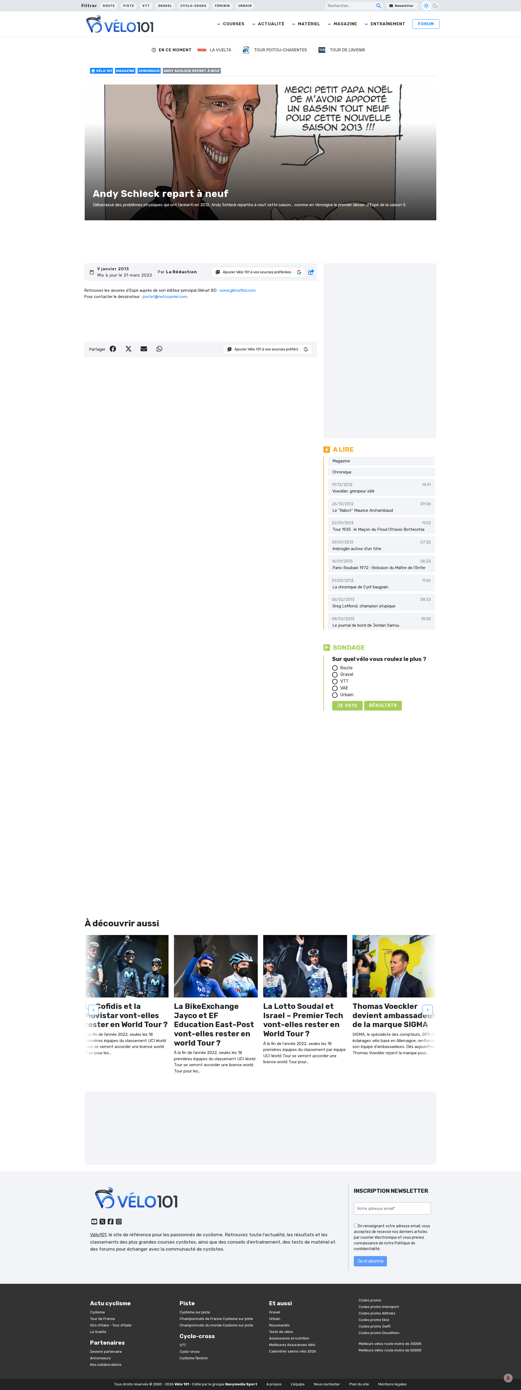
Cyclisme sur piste (195, 1312)
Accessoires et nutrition (289, 1338)
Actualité (271, 23)
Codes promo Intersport (379, 1307)
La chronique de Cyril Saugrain (360, 587)
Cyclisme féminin (194, 1358)
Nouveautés (279, 1325)
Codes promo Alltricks (377, 1313)
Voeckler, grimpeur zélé (353, 491)
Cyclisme (97, 1312)
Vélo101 (98, 1234)
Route (109, 6)
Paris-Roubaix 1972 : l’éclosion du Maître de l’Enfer (378, 567)
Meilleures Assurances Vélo (292, 1345)
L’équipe (298, 1384)
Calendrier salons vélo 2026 (292, 1351)
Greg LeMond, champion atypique (363, 606)
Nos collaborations (106, 1365)
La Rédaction (181, 271)
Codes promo (370, 1300)
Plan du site (359, 1384)
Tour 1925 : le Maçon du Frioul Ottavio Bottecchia (378, 529)
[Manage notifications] (508, 1378)
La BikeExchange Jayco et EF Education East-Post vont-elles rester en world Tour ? (214, 1024)
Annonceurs (100, 1358)
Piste (128, 6)
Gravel (165, 6)
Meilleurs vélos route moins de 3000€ (390, 1344)
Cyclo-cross (193, 6)
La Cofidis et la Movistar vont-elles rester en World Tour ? (126, 1015)
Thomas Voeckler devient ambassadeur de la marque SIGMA (394, 1015)
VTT (146, 6)
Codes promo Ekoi (374, 1320)
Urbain (245, 6)
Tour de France (102, 1319)
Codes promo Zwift (374, 1326)
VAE (344, 688)
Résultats (383, 705)
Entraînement (388, 23)
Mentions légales (392, 1384)
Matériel (309, 23)
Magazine (345, 23)
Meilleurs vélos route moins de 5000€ (390, 1350)
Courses (233, 23)
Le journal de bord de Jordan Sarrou (365, 625)
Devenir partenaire (106, 1352)
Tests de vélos (281, 1332)
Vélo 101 (103, 71)
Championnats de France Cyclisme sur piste (216, 1319)
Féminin (222, 6)
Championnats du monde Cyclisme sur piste (216, 1325)
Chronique (149, 71)
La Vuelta (98, 1332)
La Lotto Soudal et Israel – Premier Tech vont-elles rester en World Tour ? (303, 1020)
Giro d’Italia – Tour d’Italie (111, 1325)
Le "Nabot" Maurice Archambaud (362, 510)
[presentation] (93, 1010)
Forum (426, 23)
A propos (274, 1384)
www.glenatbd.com (238, 290)
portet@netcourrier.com (165, 296)
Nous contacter (327, 1384)
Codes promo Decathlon (379, 1333)
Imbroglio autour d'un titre (356, 548)
